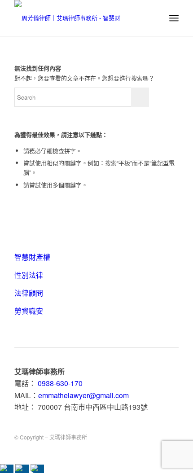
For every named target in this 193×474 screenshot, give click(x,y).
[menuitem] (154, 18)
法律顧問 (28, 293)
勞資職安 (28, 311)
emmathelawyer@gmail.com (83, 395)
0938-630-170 (60, 383)
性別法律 (28, 275)
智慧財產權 (32, 257)
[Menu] (174, 18)
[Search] (154, 18)
